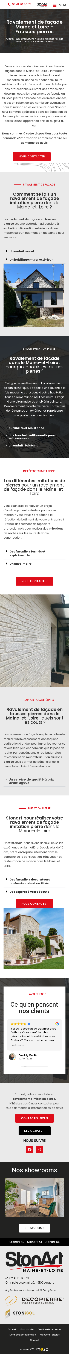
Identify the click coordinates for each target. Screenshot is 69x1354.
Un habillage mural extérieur (31, 260)
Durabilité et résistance (26, 428)
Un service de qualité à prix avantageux (31, 781)
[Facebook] (29, 1149)
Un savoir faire (20, 564)
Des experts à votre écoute (29, 892)
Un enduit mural (22, 251)
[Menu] (55, 5)
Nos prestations (25, 39)
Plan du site (27, 1329)
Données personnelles (23, 1334)
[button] (34, 251)
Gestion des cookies (49, 1329)
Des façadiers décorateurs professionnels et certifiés (30, 881)
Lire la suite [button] (17, 1045)
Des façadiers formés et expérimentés (27, 553)
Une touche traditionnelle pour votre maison (31, 436)
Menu (63, 5)
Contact (34, 1340)
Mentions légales (50, 1334)
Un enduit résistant (23, 445)
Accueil (10, 39)
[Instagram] (39, 1149)
